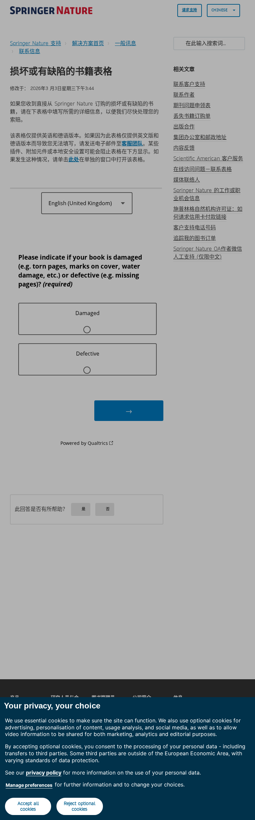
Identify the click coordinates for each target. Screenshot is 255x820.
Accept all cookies (28, 806)
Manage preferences (29, 785)
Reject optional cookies (79, 806)
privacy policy (43, 772)
